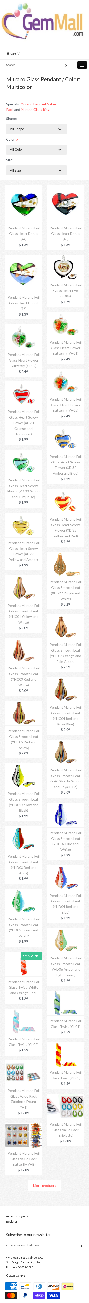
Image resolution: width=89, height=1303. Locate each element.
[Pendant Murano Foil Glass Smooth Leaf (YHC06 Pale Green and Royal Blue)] (65, 742)
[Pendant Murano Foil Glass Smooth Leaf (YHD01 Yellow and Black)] (23, 766)
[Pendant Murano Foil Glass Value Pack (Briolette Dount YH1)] (23, 1063)
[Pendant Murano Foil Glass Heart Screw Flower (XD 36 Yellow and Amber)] (23, 515)
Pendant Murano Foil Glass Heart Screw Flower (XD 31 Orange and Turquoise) (24, 422)
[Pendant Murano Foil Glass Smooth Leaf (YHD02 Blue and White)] (65, 805)
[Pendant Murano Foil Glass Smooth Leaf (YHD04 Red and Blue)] (65, 868)
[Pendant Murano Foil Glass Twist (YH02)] (23, 1011)
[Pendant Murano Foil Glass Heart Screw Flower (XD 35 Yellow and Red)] (65, 492)
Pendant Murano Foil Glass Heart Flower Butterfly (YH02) (24, 360)
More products (44, 1185)
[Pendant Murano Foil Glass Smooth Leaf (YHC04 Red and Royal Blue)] (65, 680)
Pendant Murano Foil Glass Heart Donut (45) (66, 233)
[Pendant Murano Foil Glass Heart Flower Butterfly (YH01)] (65, 315)
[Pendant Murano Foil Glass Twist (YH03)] (65, 1045)
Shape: (11, 118)
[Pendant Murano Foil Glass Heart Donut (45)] (65, 188)
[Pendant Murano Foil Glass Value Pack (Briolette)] (65, 1097)
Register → (13, 1221)
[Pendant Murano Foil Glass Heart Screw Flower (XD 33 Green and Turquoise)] (23, 452)
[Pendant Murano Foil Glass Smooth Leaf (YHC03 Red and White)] (23, 640)
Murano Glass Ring (35, 109)
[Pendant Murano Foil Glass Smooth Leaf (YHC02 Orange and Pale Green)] (65, 617)
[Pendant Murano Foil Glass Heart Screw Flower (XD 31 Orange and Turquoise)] (23, 384)
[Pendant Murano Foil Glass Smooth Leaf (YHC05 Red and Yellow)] (23, 703)
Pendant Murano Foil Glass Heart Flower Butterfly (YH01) (66, 347)
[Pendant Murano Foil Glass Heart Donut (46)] (23, 257)
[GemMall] (44, 4)
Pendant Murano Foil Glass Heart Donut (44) (24, 233)
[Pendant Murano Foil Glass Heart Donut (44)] (23, 188)
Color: (12, 139)
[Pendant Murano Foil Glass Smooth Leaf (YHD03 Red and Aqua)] (23, 829)
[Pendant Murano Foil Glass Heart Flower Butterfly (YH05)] (65, 372)
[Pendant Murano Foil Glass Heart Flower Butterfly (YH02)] (23, 327)
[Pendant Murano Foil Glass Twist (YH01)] (65, 993)
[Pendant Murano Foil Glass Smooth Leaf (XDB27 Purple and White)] (65, 554)
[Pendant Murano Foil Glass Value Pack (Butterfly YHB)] (23, 1126)
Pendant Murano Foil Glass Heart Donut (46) (24, 303)
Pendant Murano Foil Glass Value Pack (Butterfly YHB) (24, 1158)
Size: (9, 160)
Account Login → (17, 1216)
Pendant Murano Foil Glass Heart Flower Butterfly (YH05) (66, 404)
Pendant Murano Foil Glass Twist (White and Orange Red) (24, 987)
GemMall (21, 1275)
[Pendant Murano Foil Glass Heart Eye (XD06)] (65, 257)
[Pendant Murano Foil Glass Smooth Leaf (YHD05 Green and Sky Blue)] (23, 891)
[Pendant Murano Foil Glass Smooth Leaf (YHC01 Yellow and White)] (23, 578)
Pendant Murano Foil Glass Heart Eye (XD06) (66, 290)
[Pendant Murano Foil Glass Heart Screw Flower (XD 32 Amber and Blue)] (65, 429)
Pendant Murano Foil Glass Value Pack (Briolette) (66, 1129)
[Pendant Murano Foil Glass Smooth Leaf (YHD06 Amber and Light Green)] (65, 930)
